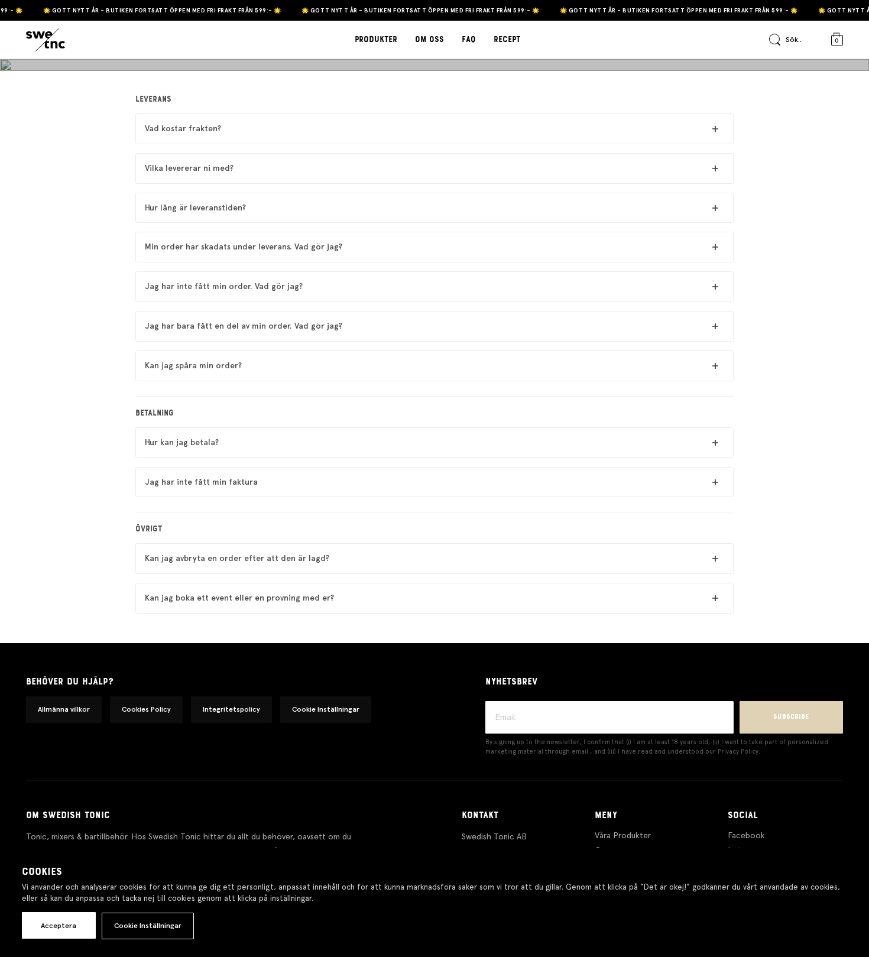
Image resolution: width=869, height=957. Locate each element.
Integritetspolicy (231, 709)
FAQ (469, 39)
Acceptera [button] (58, 926)
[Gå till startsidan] (45, 40)
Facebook (746, 835)
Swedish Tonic (434, 84)
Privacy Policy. (739, 751)
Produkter (376, 39)
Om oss (429, 39)
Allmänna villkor (64, 709)
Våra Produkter (623, 835)
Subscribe (791, 716)
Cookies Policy (146, 709)
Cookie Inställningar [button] (325, 709)
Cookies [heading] (42, 871)
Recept (507, 39)
